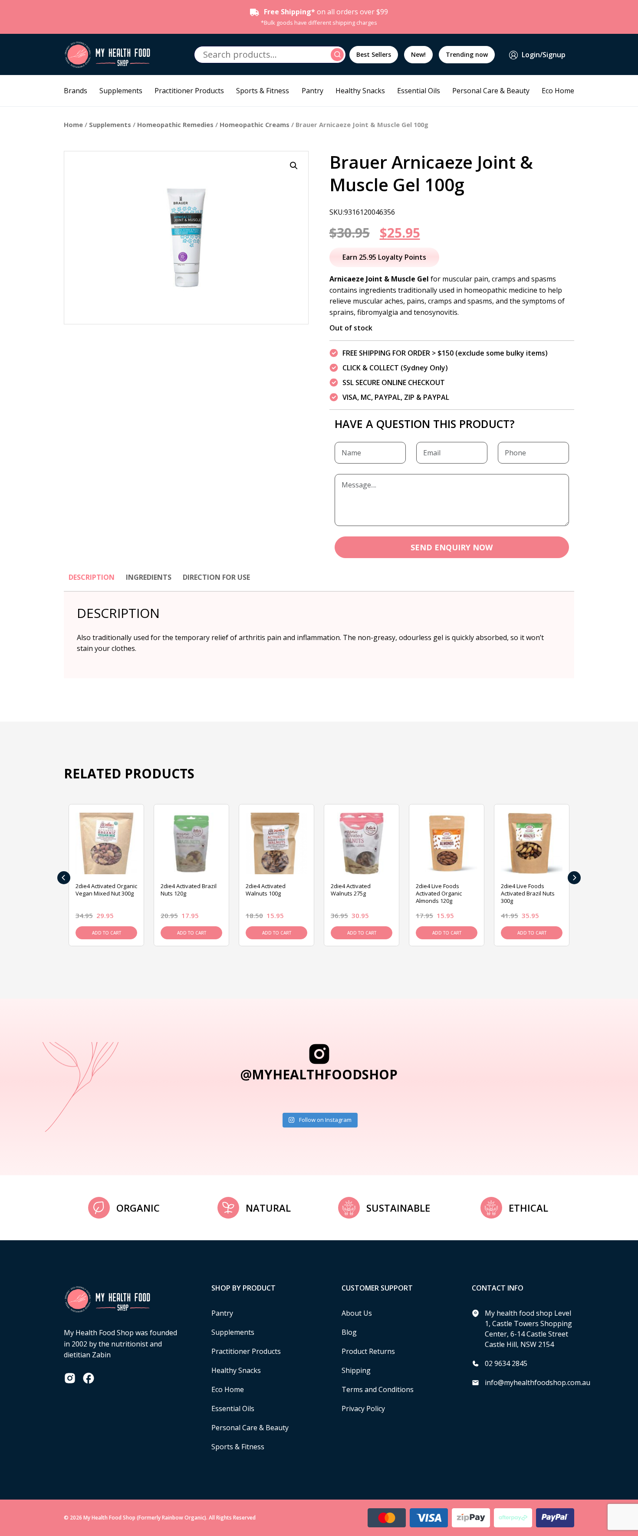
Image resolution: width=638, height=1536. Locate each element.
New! (418, 54)
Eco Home (558, 90)
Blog (349, 1332)
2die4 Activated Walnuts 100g (266, 889)
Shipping (356, 1370)
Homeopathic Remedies (175, 124)
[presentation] (63, 877)
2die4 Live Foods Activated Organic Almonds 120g (439, 893)
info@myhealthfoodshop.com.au (537, 1382)
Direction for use (216, 577)
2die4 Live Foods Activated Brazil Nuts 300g (528, 893)
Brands (75, 90)
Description (92, 577)
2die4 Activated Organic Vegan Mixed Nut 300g (106, 889)
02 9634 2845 (506, 1363)
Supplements (120, 90)
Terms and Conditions (378, 1389)
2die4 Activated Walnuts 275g (351, 889)
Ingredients (148, 577)
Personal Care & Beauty (490, 90)
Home (73, 124)
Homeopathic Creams (254, 124)
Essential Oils (418, 90)
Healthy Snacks (360, 90)
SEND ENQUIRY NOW (452, 547)
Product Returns (368, 1351)
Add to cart (106, 933)
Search (338, 54)
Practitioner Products (189, 90)
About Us (357, 1313)
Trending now (467, 54)
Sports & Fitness (262, 90)
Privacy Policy (363, 1408)
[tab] (92, 581)
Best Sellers (373, 54)
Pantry (312, 90)
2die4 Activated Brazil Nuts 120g (189, 889)
